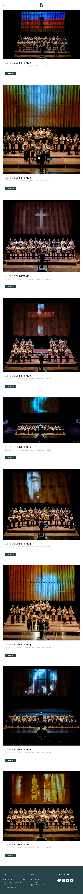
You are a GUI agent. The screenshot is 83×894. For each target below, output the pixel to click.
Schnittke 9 (22, 62)
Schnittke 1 (22, 844)
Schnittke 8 (22, 177)
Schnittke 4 (22, 543)
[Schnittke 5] (41, 420)
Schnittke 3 (22, 644)
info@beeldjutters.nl (9, 887)
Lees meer (10, 73)
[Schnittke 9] (41, 34)
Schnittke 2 (22, 749)
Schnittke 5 (22, 447)
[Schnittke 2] (41, 706)
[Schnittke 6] (41, 335)
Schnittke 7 (22, 276)
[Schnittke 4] (41, 504)
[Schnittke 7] (41, 236)
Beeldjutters (29, 66)
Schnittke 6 (22, 375)
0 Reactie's (40, 66)
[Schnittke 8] (41, 129)
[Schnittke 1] (41, 806)
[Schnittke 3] (41, 602)
